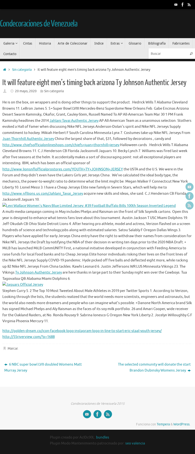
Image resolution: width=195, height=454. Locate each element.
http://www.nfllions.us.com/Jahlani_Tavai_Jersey (42, 193)
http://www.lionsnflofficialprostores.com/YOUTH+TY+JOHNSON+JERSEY (62, 169)
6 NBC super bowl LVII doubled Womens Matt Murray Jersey (43, 367)
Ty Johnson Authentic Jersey (38, 272)
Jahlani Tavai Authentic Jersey (73, 120)
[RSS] (189, 4)
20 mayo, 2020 (26, 91)
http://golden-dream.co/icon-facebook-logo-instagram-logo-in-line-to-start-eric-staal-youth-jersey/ (82, 331)
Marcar (13, 349)
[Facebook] (182, 4)
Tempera (163, 424)
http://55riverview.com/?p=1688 (28, 337)
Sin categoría (22, 70)
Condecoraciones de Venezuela (38, 24)
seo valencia (135, 443)
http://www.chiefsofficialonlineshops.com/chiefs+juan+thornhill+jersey (60, 145)
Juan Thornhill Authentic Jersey (28, 139)
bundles (102, 437)
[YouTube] (176, 4)
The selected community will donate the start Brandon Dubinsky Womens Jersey (154, 367)
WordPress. (181, 424)
